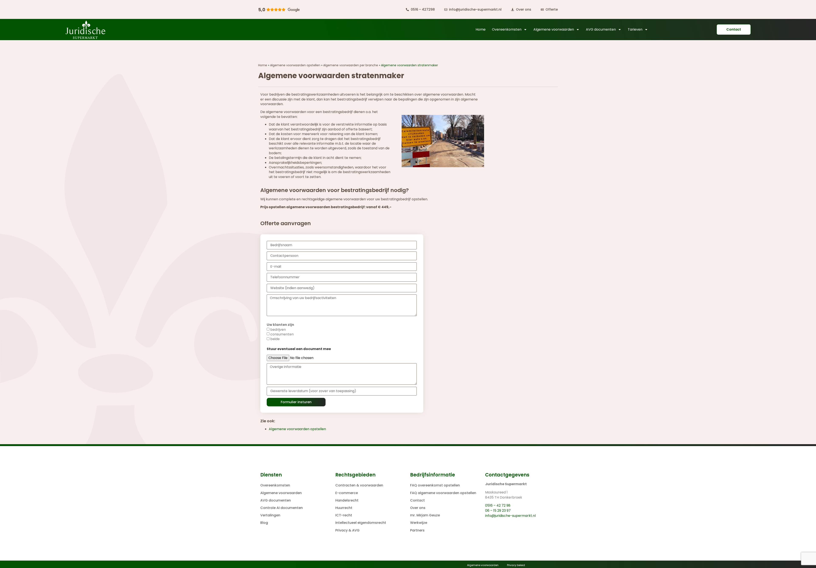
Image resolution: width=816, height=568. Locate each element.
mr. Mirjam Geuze (425, 515)
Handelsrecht (346, 500)
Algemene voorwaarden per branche (350, 65)
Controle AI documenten (281, 507)
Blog (264, 522)
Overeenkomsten (506, 29)
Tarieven (635, 29)
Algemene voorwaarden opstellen (295, 65)
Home (481, 29)
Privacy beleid (516, 565)
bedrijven (278, 329)
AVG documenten (601, 29)
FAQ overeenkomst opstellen (435, 485)
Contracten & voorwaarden (359, 485)
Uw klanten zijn (280, 324)
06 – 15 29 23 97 (498, 510)
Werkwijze (418, 522)
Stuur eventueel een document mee (299, 349)
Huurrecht (343, 507)
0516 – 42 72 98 (497, 505)
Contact (417, 500)
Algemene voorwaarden (553, 29)
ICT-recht (343, 515)
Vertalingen (270, 515)
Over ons (417, 507)
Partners (417, 530)
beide (275, 338)
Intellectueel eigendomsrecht (360, 522)
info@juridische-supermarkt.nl (510, 515)
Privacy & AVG (347, 530)
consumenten (282, 334)
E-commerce (346, 492)
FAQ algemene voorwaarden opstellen (443, 492)
